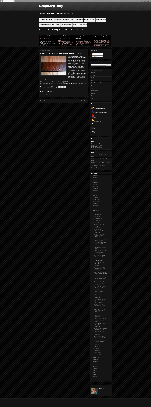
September (97, 218)
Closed (93, 75)
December (97, 212)
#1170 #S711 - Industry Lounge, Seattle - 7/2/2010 (100, 291)
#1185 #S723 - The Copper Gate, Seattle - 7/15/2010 (100, 226)
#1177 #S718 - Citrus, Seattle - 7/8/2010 (99, 259)
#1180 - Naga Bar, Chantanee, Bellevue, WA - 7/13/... (100, 247)
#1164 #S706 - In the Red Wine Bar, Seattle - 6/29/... (100, 320)
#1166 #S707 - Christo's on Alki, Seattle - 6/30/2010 (100, 310)
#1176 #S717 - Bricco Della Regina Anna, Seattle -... (99, 264)
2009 (94, 357)
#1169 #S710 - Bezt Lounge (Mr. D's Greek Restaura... (100, 296)
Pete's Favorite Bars (96, 143)
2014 (94, 201)
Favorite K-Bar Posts (96, 145)
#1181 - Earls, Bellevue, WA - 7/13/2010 (100, 243)
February (96, 352)
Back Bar (93, 72)
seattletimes (75, 83)
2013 (94, 203)
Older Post (83, 101)
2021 (94, 186)
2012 (94, 205)
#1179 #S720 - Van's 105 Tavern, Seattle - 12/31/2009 (100, 252)
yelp (85, 83)
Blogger (78, 403)
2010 (94, 210)
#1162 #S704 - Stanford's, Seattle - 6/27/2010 (100, 329)
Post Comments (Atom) (66, 106)
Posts (94, 54)
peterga (102, 388)
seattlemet (80, 83)
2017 (94, 195)
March (96, 350)
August (96, 220)
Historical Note (95, 90)
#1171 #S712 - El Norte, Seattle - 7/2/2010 (100, 287)
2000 (94, 374)
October (96, 216)
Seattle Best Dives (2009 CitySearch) (100, 162)
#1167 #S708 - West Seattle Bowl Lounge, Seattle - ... (100, 306)
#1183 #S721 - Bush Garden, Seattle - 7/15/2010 (99, 236)
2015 (94, 199)
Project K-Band (95, 168)
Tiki (92, 98)
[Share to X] (62, 87)
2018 (94, 193)
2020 (94, 188)
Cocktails (93, 77)
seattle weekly (62, 83)
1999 (94, 376)
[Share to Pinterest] (65, 87)
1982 (94, 379)
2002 (94, 370)
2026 (94, 175)
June (95, 344)
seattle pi (69, 83)
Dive (92, 80)
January (96, 354)
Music (92, 95)
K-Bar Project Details (96, 147)
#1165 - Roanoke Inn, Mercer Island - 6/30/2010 (99, 315)
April (95, 348)
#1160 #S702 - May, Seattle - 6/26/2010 (99, 337)
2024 (94, 180)
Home (63, 101)
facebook (56, 83)
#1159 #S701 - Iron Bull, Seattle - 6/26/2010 (100, 340)
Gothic (93, 85)
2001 (94, 372)
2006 (94, 364)
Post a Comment (46, 94)
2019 (94, 190)
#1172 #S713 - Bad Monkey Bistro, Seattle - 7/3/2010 (100, 283)
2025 (94, 178)
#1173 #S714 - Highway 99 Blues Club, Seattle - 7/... (100, 278)
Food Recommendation (97, 82)
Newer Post (43, 101)
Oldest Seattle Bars (96, 146)
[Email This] (59, 87)
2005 (94, 366)
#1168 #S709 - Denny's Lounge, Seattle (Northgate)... (100, 301)
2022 (94, 184)
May (95, 346)
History (93, 93)
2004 (94, 368)
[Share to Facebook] (63, 87)
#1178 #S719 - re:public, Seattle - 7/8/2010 (100, 256)
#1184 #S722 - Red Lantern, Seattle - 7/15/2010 (99, 231)
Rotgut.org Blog (51, 6)
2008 (94, 359)
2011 (94, 208)
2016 (94, 197)
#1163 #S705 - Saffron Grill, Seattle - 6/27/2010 (99, 325)
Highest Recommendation (97, 88)
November (97, 214)
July (95, 222)
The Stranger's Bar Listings (98, 165)
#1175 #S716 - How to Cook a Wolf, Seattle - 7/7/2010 (100, 269)
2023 (94, 182)
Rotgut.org (69, 13)
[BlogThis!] (61, 87)
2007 (94, 361)
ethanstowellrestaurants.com (46, 83)
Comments (96, 56)
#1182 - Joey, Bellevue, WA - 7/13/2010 (100, 239)
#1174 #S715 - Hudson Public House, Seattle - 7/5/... (100, 273)
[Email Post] (56, 86)
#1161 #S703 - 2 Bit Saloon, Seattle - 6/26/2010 (99, 333)
